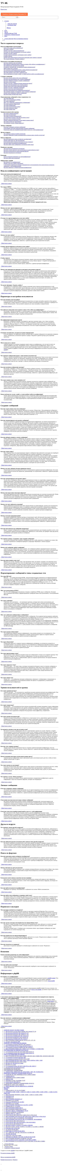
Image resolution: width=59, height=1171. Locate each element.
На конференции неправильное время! (14, 65)
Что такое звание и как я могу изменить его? (15, 72)
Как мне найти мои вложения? (12, 158)
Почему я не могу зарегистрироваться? (14, 50)
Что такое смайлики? (9, 101)
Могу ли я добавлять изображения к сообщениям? (17, 102)
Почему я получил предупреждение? (13, 89)
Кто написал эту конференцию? (12, 162)
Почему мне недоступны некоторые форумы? (16, 86)
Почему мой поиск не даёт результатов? (14, 140)
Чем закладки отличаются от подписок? (14, 148)
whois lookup (50, 1001)
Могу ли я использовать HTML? (12, 99)
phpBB (5, 349)
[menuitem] (12, 23)
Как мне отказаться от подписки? (12, 152)
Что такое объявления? (10, 105)
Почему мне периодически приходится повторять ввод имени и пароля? (23, 57)
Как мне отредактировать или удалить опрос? (16, 84)
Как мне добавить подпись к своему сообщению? (17, 80)
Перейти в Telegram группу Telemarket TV (14, 14)
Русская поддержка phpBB (8, 1153)
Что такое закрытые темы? (11, 108)
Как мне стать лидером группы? (12, 119)
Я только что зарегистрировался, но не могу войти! (17, 52)
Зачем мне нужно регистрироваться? (13, 48)
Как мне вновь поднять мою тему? (13, 94)
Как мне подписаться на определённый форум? (16, 151)
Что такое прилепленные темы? (12, 106)
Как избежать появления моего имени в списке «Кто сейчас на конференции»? (24, 64)
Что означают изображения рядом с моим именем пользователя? (20, 69)
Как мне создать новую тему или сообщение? (16, 78)
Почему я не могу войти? (10, 53)
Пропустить (4, 9)
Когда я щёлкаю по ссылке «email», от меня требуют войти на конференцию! (24, 74)
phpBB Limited (51, 978)
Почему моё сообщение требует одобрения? (15, 93)
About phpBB (51, 980)
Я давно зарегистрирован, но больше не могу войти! (17, 54)
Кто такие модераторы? (10, 114)
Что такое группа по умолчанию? (12, 121)
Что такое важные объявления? (12, 104)
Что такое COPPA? (9, 49)
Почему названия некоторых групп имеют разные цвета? (19, 120)
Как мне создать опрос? (10, 82)
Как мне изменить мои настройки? (13, 63)
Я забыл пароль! (8, 56)
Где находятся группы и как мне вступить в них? (16, 117)
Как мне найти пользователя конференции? (15, 143)
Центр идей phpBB (36, 989)
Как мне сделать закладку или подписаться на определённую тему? (21, 150)
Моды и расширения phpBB (8, 1157)
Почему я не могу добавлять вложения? (14, 87)
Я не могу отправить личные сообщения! (14, 127)
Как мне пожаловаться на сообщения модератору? (17, 90)
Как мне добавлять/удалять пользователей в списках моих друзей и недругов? (24, 135)
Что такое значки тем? (9, 109)
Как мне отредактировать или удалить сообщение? (17, 79)
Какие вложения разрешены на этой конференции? (17, 156)
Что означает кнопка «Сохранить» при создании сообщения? (20, 91)
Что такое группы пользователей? (12, 116)
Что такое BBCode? (9, 98)
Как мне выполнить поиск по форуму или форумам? (17, 139)
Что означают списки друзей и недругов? (14, 133)
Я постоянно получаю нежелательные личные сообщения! (19, 128)
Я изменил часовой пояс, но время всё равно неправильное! (19, 67)
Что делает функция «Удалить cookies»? (14, 59)
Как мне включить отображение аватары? (15, 71)
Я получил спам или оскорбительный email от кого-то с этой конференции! (23, 129)
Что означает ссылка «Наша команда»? (14, 123)
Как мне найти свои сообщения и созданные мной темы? (19, 144)
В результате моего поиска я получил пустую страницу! (18, 141)
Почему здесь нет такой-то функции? (13, 163)
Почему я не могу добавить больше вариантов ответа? (18, 83)
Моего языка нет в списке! (11, 68)
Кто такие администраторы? (11, 113)
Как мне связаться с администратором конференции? (18, 167)
